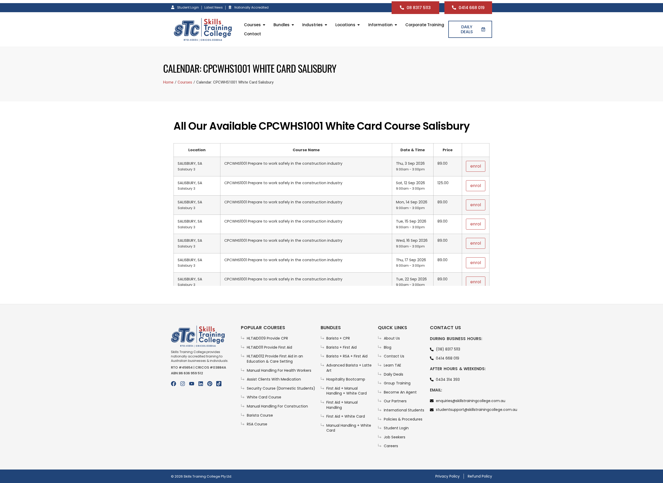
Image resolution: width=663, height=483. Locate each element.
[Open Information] (396, 24)
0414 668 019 (472, 8)
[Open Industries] (326, 24)
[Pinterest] (209, 383)
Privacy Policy (447, 476)
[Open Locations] (359, 24)
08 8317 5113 (419, 8)
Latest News (213, 7)
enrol (475, 166)
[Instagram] (182, 383)
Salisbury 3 (186, 169)
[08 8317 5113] (402, 7)
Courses (185, 82)
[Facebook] (173, 383)
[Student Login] (173, 7)
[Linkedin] (200, 383)
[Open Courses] (264, 24)
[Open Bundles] (293, 24)
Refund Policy (480, 476)
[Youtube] (191, 383)
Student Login (188, 7)
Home (168, 82)
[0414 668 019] (454, 7)
